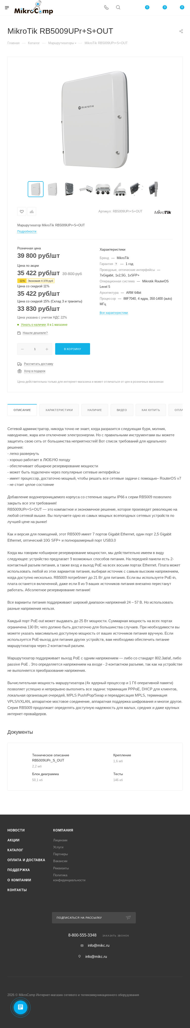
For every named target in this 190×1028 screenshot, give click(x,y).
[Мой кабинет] (130, 8)
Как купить (151, 410)
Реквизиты (61, 868)
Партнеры (60, 854)
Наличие (95, 410)
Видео (122, 410)
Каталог (15, 850)
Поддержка (18, 870)
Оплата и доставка (26, 860)
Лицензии (60, 840)
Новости (16, 830)
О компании (19, 880)
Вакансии (60, 861)
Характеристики (59, 410)
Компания (63, 830)
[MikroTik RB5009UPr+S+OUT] (95, 119)
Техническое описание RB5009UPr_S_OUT (50, 757)
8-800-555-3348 (82, 935)
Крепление (122, 755)
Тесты (118, 774)
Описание (22, 410)
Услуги (58, 847)
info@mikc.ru (98, 945)
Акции (13, 840)
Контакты (17, 890)
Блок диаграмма (45, 774)
